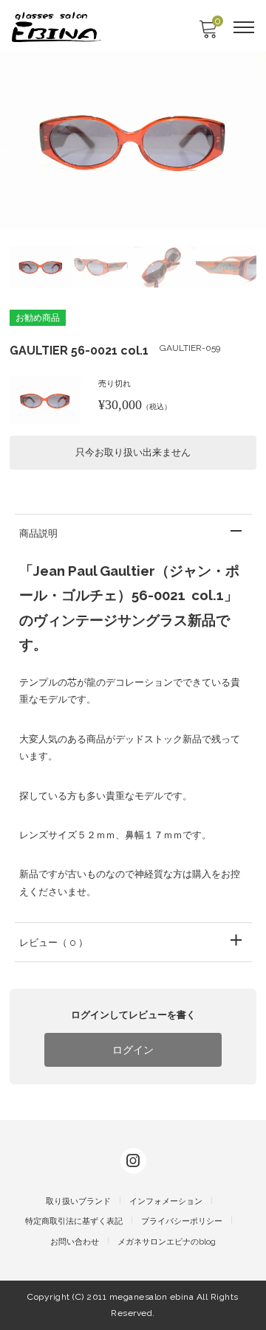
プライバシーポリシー (181, 1221)
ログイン (133, 1050)
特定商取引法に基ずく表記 (74, 1221)
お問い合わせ (74, 1242)
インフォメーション (165, 1201)
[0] (208, 33)
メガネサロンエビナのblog (166, 1242)
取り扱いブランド (78, 1201)
